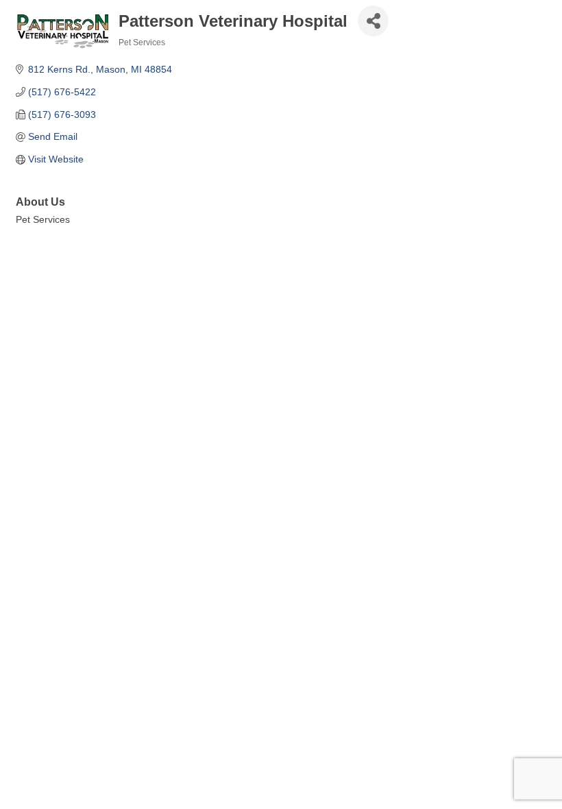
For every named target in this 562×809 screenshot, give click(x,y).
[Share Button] (373, 20)
